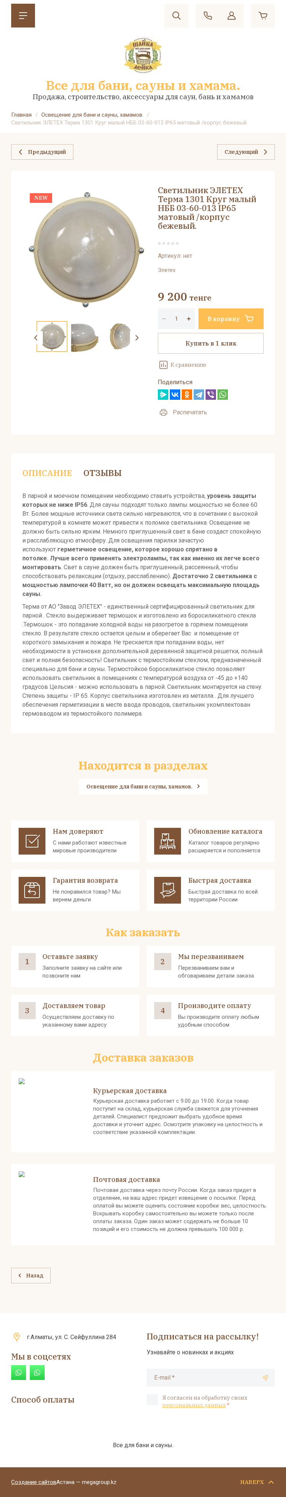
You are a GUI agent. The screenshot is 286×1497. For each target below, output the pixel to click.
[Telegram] (199, 394)
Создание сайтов (33, 1482)
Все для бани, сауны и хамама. (143, 85)
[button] (23, 15)
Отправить (265, 1378)
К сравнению (188, 364)
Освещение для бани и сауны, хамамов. (92, 114)
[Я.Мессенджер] (163, 394)
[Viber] (211, 394)
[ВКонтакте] (175, 394)
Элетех (166, 270)
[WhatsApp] (222, 394)
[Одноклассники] (187, 394)
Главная (21, 114)
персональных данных (194, 1405)
